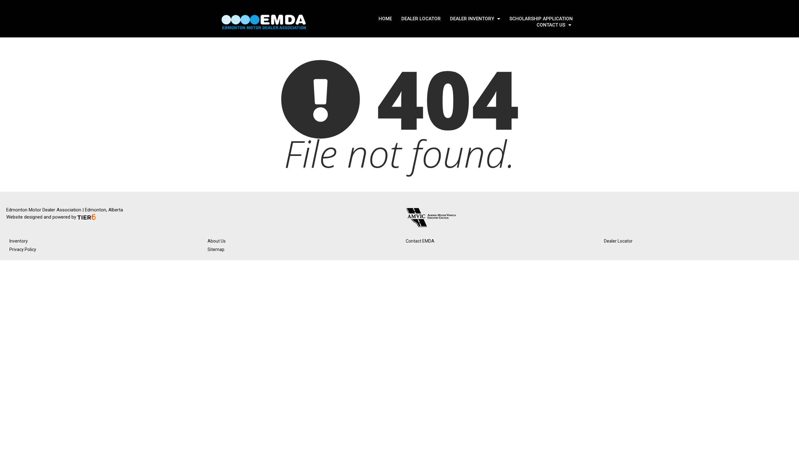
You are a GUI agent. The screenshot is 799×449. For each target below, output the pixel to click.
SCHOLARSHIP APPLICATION (541, 19)
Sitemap (216, 249)
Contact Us (551, 25)
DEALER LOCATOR (421, 19)
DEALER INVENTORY (472, 19)
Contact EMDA (420, 241)
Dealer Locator (618, 241)
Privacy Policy (22, 249)
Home (385, 19)
